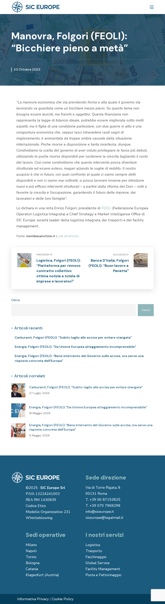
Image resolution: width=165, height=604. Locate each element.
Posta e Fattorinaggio (103, 575)
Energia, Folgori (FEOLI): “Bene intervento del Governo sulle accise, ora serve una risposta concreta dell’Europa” (79, 358)
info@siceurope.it (100, 511)
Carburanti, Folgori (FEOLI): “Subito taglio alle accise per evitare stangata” (73, 337)
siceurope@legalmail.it (104, 517)
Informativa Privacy (33, 599)
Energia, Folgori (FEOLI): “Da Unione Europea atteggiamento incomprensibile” (75, 347)
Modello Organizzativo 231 (48, 511)
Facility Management (103, 569)
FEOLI (106, 208)
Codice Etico (36, 505)
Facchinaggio (96, 556)
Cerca (15, 300)
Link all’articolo (68, 236)
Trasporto (94, 550)
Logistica (93, 544)
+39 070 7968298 (105, 505)
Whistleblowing (39, 517)
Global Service (98, 562)
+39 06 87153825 (105, 499)
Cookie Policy (62, 599)
